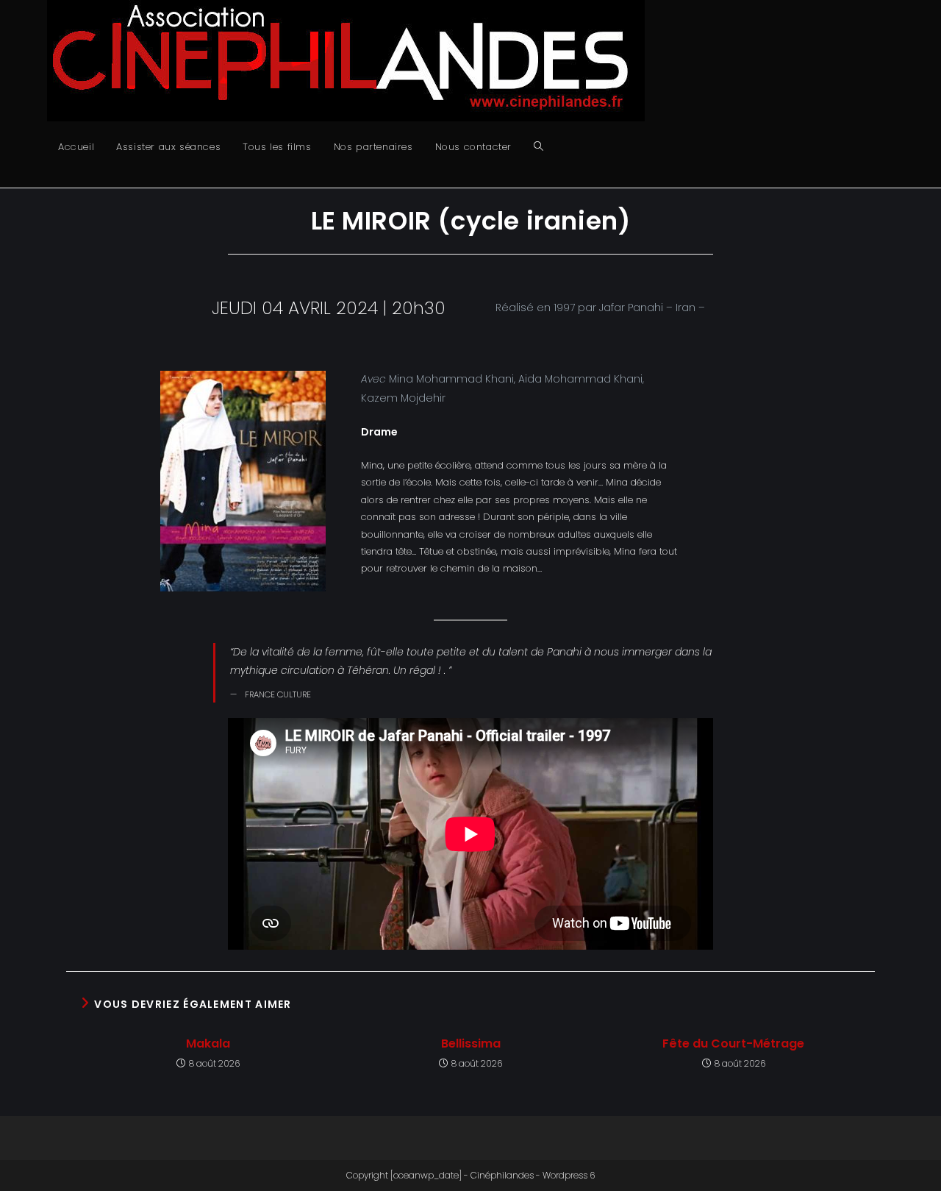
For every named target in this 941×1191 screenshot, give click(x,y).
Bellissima (471, 1044)
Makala (208, 1044)
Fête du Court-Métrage (733, 1044)
